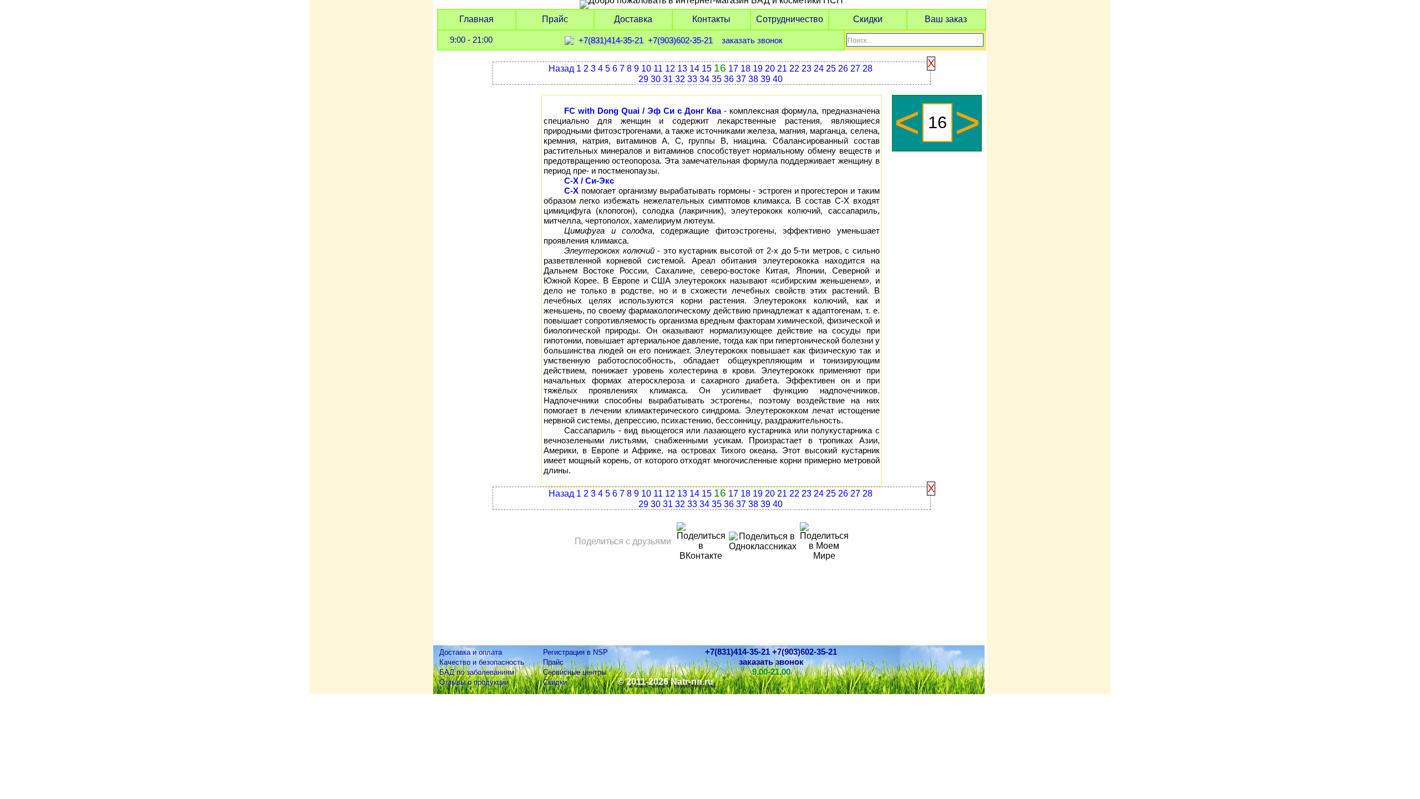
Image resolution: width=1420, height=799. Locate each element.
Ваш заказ (946, 19)
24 (819, 68)
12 (670, 68)
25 (831, 68)
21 (782, 68)
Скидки (868, 19)
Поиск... (859, 40)
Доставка (633, 19)
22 (794, 68)
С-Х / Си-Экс (589, 180)
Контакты (711, 19)
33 (692, 79)
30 (656, 79)
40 (778, 79)
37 (741, 79)
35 (717, 79)
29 (643, 79)
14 (694, 68)
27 (855, 68)
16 (720, 68)
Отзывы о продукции (474, 682)
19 (758, 68)
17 (733, 68)
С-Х (571, 190)
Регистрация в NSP (575, 652)
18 (745, 68)
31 (668, 79)
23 (807, 68)
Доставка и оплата (470, 652)
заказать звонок (752, 40)
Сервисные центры (574, 672)
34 (704, 79)
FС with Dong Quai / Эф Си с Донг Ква (642, 111)
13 (682, 68)
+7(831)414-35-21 (611, 40)
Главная (476, 19)
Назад (561, 68)
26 (843, 68)
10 (646, 68)
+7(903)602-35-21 (680, 40)
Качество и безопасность (481, 662)
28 (868, 68)
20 (770, 68)
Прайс (555, 19)
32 (680, 79)
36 (729, 79)
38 (753, 79)
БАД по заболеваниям (476, 672)
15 (707, 68)
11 (658, 68)
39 (765, 79)
